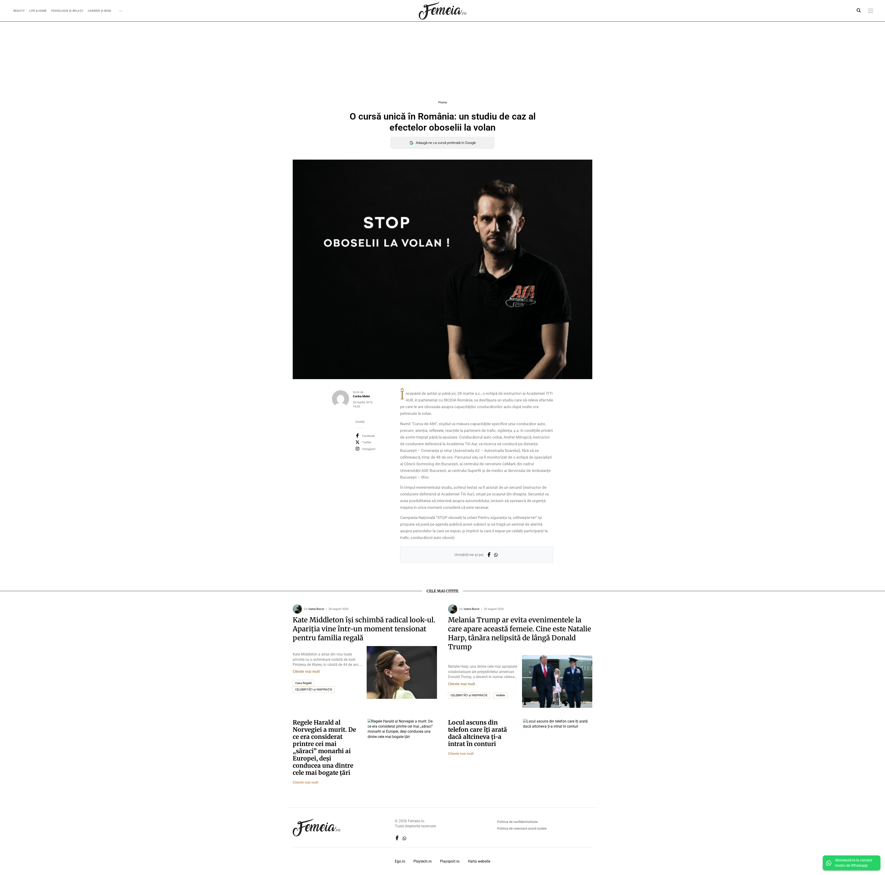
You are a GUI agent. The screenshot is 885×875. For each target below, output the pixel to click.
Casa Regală (303, 683)
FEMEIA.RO (442, 11)
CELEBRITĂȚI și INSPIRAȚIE (313, 689)
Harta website (479, 861)
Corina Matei (361, 396)
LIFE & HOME (38, 10)
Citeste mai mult (306, 671)
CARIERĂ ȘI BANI (99, 10)
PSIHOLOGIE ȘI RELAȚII (67, 10)
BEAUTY (19, 10)
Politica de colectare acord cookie (522, 828)
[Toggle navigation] (870, 10)
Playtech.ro (422, 861)
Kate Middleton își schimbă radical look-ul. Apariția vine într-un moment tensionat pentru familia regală (364, 628)
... (120, 10)
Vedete (500, 695)
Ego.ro (400, 861)
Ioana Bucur (316, 609)
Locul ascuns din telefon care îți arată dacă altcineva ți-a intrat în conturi (477, 733)
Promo (442, 102)
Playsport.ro (450, 861)
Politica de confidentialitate (517, 822)
